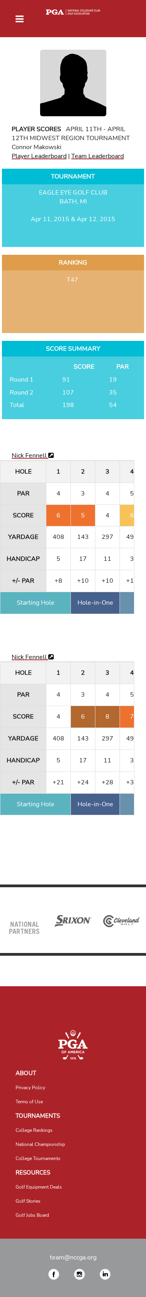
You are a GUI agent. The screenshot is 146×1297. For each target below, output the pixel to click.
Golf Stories (28, 1201)
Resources (33, 1172)
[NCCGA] (73, 1044)
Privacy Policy (30, 1087)
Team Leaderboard (97, 156)
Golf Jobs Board (32, 1215)
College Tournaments (38, 1158)
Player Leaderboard (39, 156)
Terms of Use (29, 1102)
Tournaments (38, 1116)
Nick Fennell (30, 455)
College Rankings (34, 1130)
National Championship (40, 1144)
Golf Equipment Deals (39, 1187)
